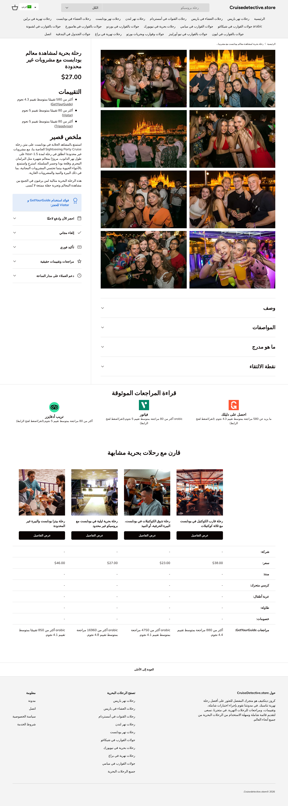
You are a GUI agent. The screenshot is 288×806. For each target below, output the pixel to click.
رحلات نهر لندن (135, 18)
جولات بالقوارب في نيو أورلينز (188, 34)
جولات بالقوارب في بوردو (122, 26)
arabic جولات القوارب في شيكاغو (240, 26)
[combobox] (135, 7)
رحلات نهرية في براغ (108, 34)
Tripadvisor (63, 126)
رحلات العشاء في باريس (207, 18)
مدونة (32, 701)
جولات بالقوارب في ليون (228, 34)
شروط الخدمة (26, 724)
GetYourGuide (62, 104)
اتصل (47, 34)
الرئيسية (259, 18)
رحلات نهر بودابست (108, 18)
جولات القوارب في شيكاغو (118, 740)
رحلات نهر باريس (238, 18)
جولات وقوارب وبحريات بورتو (145, 34)
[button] (29, 6)
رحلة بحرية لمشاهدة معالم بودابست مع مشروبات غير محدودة (240, 44)
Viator (67, 115)
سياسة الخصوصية (24, 716)
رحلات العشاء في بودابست (73, 18)
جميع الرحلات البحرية (121, 771)
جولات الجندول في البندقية (73, 34)
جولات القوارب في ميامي (196, 26)
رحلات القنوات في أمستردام (168, 18)
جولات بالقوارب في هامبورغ (83, 26)
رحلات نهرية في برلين (37, 18)
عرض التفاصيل (199, 535)
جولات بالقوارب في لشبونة (43, 26)
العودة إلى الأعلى (144, 669)
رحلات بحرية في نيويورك (160, 26)
